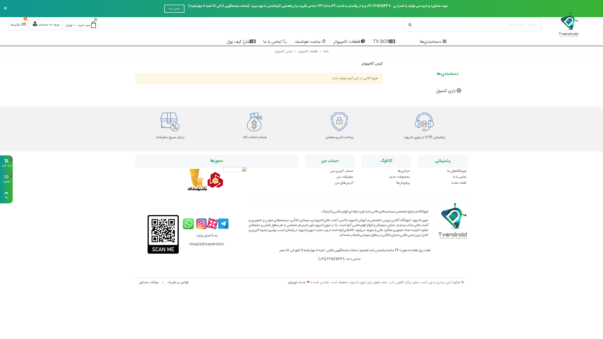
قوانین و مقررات (177, 282)
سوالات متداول (149, 282)
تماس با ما (174, 8)
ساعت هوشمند (308, 41)
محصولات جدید (399, 177)
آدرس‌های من (344, 183)
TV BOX (381, 41)
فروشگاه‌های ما (456, 171)
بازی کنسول (446, 91)
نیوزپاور (292, 282)
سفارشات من (345, 177)
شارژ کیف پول (238, 41)
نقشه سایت (458, 183)
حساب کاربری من (341, 171)
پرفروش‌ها (403, 183)
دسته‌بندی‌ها (430, 41)
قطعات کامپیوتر (347, 41)
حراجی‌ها (404, 171)
